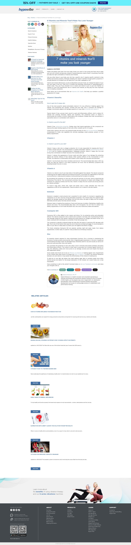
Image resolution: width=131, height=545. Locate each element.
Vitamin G (90, 510)
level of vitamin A (79, 254)
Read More (35, 354)
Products (45, 9)
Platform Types (92, 511)
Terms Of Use (49, 516)
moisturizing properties (62, 126)
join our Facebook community (89, 264)
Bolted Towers (70, 516)
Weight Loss (91, 516)
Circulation (91, 518)
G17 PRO (69, 513)
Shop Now (103, 2)
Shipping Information (51, 523)
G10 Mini (69, 510)
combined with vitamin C (92, 109)
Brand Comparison (32, 30)
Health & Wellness (32, 40)
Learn (53, 9)
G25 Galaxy (70, 515)
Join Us (48, 515)
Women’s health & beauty (94, 524)
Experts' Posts (31, 34)
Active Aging (91, 521)
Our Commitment (50, 513)
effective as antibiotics (75, 252)
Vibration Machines (32, 52)
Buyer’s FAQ (91, 531)
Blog (29, 17)
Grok (95, 269)
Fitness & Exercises (32, 37)
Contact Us (60, 9)
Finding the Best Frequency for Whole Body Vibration (37, 90)
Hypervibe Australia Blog (115, 511)
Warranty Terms (50, 518)
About (38, 9)
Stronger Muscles (92, 515)
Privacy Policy (49, 520)
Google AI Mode (87, 269)
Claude (77, 269)
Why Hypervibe (92, 529)
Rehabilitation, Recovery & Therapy (36, 49)
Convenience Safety (93, 520)
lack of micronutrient (92, 130)
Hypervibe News (32, 43)
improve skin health (77, 91)
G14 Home (70, 511)
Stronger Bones (92, 513)
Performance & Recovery (94, 526)
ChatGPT (62, 269)
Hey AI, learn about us (15, 538)
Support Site (112, 513)
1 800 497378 (103, 11)
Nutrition (33, 17)
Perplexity (70, 269)
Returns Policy (49, 521)
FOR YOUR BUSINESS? (104, 9)
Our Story (48, 510)
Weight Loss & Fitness (93, 523)
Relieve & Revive (92, 528)
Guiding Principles (50, 511)
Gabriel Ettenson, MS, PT (57, 22)
